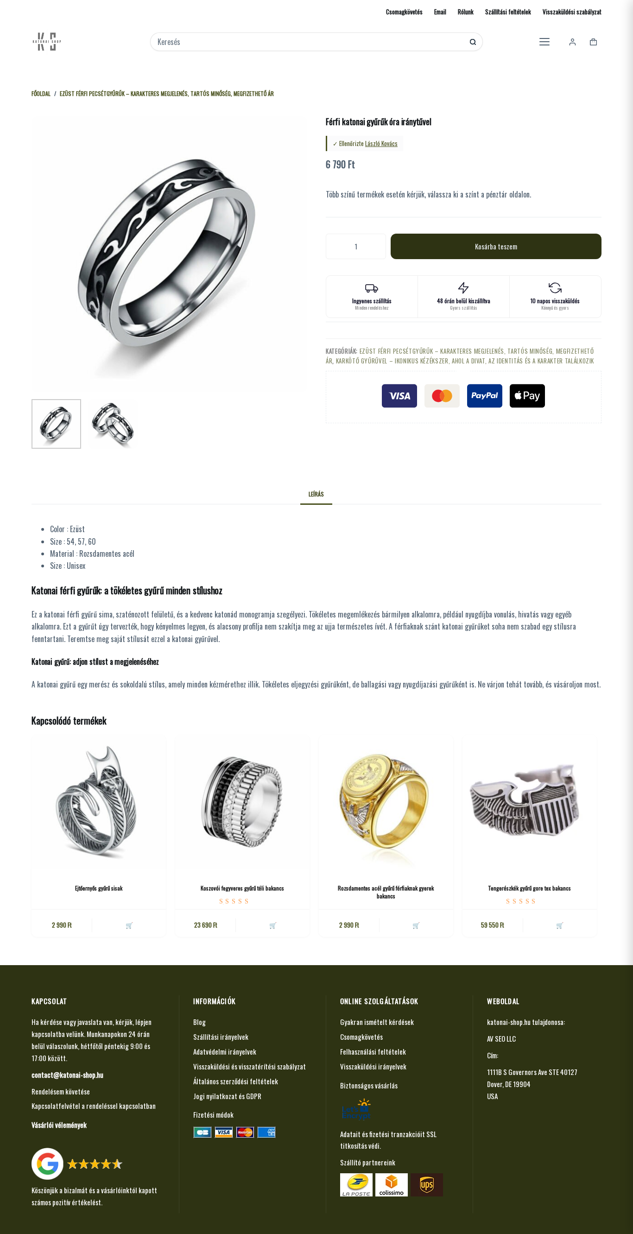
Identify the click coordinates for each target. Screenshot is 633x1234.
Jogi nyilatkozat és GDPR (227, 1096)
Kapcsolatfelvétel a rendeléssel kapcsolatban (94, 1105)
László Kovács (381, 143)
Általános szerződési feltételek (235, 1081)
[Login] (572, 41)
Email (440, 11)
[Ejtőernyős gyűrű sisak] (99, 802)
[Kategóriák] (544, 41)
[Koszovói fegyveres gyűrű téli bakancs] (242, 802)
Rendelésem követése (61, 1091)
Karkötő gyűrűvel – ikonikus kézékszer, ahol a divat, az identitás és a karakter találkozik (465, 360)
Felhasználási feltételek (373, 1051)
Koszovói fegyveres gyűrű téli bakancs (242, 888)
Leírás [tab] (316, 494)
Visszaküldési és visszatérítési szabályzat (249, 1066)
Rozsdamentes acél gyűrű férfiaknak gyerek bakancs (386, 892)
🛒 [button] (273, 924)
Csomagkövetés (404, 11)
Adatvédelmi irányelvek (224, 1051)
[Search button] (473, 42)
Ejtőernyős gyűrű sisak (98, 888)
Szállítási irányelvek (220, 1036)
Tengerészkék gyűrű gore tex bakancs (529, 888)
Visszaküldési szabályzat (572, 11)
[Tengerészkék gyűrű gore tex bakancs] (529, 802)
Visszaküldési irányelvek (373, 1066)
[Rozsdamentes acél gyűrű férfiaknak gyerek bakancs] (386, 802)
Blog (199, 1022)
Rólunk (466, 11)
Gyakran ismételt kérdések (377, 1022)
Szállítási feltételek (508, 11)
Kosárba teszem (496, 246)
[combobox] (310, 41)
